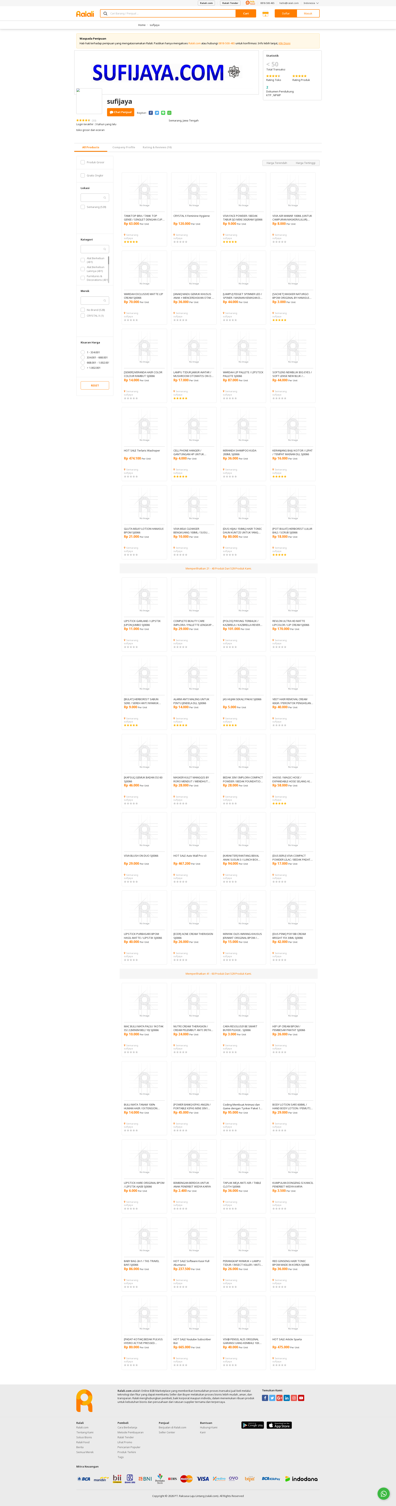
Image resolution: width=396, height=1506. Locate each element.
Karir (203, 1432)
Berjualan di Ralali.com (172, 1427)
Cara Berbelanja (127, 1427)
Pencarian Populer (129, 1447)
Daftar (286, 13)
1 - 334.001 (93, 352)
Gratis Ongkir (95, 175)
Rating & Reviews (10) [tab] (157, 147)
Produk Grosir (95, 162)
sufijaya (154, 25)
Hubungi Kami (208, 1427)
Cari (246, 13)
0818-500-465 (267, 3)
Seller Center (167, 1432)
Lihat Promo (125, 1442)
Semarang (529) (96, 207)
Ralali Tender (230, 3)
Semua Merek (85, 1452)
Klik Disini (284, 43)
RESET (95, 385)
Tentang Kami (84, 1432)
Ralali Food (83, 1442)
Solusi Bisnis (84, 1437)
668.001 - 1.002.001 (98, 362)
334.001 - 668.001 (97, 357)
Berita (80, 1447)
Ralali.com (206, 3)
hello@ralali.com (289, 3)
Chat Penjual (122, 112)
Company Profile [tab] (123, 147)
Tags (121, 1457)
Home (142, 25)
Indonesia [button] (310, 3)
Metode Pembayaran (131, 1432)
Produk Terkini (127, 1452)
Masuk (308, 13)
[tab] (90, 147)
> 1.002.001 (93, 368)
